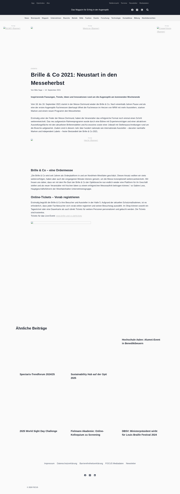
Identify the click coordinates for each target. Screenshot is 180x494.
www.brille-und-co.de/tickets (69, 216)
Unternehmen (56, 18)
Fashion (88, 18)
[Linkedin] (142, 10)
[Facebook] (132, 10)
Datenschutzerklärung (67, 463)
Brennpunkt (35, 18)
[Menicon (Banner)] (90, 43)
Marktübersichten (148, 18)
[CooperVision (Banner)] (167, 63)
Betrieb (74, 18)
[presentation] (39, 351)
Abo (48, 3)
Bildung (137, 18)
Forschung (105, 18)
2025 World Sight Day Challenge (38, 431)
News (27, 18)
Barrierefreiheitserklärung (91, 463)
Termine (124, 3)
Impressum (49, 463)
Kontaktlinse (127, 18)
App (32, 3)
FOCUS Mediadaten (114, 463)
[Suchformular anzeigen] (147, 10)
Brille (81, 18)
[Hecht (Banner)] (90, 150)
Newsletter (133, 3)
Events (96, 18)
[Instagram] (137, 10)
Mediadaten (144, 3)
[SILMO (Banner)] (13, 63)
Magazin (45, 18)
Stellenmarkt (114, 3)
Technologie (116, 18)
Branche (66, 18)
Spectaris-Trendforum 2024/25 (37, 374)
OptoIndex (40, 3)
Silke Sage (38, 90)
